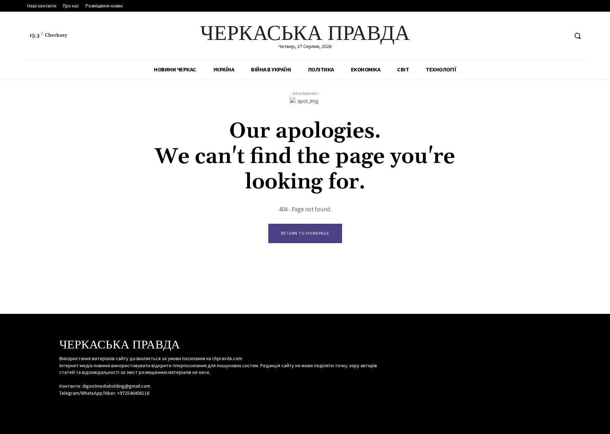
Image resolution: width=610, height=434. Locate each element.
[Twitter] (562, 36)
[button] (577, 35)
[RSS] (549, 36)
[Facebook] (536, 36)
